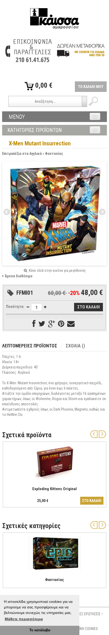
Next (102, 212)
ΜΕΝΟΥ (17, 117)
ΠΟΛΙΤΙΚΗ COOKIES (84, 629)
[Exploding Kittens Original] (54, 461)
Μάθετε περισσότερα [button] (24, 619)
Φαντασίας (54, 153)
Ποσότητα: (15, 306)
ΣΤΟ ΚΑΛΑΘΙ (91, 501)
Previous (7, 212)
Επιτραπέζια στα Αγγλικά (22, 153)
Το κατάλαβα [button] (39, 630)
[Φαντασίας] (54, 552)
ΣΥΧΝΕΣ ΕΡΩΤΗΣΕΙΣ (86, 614)
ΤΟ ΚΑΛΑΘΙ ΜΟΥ (90, 87)
